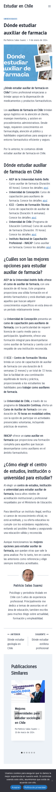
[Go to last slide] (17, 715)
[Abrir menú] (49, 6)
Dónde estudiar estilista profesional (40, 641)
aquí (46, 188)
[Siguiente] (39, 715)
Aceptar (16, 787)
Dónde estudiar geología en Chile (15, 641)
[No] (52, 780)
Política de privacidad (35, 787)
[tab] (22, 752)
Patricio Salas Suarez (16, 40)
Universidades (10, 19)
